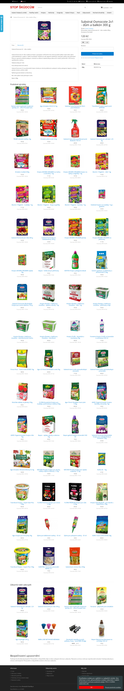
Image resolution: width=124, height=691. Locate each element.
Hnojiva (43, 13)
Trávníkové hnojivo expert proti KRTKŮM (102, 107)
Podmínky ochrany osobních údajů (20, 678)
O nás (12, 671)
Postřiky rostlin (33, 13)
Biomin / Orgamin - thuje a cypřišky (49, 205)
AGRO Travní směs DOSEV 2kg (101, 535)
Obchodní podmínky (16, 675)
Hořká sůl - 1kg (102, 470)
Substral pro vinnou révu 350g (75, 567)
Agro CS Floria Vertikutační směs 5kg (48, 369)
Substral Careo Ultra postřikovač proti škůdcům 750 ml (75, 139)
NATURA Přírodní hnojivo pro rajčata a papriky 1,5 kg (75, 470)
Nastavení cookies (16, 680)
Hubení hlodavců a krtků (19, 13)
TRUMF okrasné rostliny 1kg (22, 139)
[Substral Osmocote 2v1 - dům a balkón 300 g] (44, 31)
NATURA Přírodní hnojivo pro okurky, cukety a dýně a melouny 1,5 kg (48, 470)
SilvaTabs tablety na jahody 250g (22, 402)
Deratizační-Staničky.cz (28, 686)
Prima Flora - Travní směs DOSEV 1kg (22, 369)
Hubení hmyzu (69, 13)
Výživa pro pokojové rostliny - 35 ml (75, 535)
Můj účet (84, 671)
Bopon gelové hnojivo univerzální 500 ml (75, 436)
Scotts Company (89, 28)
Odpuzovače (86, 13)
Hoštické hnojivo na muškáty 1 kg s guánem (102, 205)
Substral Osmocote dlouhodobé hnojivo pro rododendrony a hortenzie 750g (102, 436)
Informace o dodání (16, 673)
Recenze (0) (20, 45)
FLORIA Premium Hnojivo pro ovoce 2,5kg (48, 503)
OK (91, 687)
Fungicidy (60, 13)
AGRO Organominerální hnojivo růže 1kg (22, 436)
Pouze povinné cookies (113, 687)
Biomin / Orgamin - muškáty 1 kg (22, 205)
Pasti (78, 13)
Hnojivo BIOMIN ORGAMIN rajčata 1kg (22, 271)
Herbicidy (51, 13)
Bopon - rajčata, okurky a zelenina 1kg (48, 436)
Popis (13, 45)
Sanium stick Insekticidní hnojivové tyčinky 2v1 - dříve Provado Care (22, 107)
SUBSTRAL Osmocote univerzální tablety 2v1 (48, 567)
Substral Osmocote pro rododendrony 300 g (48, 238)
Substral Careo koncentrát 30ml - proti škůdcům (75, 107)
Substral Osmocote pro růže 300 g (22, 238)
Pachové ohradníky (98, 13)
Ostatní (109, 13)
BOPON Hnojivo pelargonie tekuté (75, 271)
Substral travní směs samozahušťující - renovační (75, 370)
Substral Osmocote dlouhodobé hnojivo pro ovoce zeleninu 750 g (22, 304)
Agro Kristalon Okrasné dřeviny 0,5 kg (22, 470)
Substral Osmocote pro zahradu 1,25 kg (101, 139)
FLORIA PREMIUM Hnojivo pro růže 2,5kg (75, 503)
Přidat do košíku (97, 54)
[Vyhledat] (85, 7)
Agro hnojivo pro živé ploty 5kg (22, 535)
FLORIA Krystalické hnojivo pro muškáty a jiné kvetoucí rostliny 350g (48, 403)
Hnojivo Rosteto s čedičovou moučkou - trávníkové (49, 337)
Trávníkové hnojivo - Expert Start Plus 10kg (22, 503)
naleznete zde (84, 684)
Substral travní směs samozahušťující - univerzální (101, 370)
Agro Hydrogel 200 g (22, 639)
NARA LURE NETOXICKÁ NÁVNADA (48, 639)
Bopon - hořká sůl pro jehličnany (48, 271)
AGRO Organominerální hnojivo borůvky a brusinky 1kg (102, 403)
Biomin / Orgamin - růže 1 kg (102, 172)
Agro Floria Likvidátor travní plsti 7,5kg (75, 403)
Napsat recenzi (99, 58)
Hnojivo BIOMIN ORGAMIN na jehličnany (102, 238)
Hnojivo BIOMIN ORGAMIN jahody (75, 238)
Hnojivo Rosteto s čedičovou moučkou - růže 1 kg (75, 304)
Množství (83, 45)
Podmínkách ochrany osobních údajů (92, 682)
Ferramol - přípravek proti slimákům (101, 606)
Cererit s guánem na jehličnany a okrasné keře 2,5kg (102, 271)
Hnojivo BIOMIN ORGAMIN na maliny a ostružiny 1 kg (48, 172)
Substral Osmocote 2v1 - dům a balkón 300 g (25, 17)
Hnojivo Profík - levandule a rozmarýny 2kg (75, 337)
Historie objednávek (87, 673)
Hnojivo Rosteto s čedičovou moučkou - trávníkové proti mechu (22, 337)
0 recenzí (92, 58)
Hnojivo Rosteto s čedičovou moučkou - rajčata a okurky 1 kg (49, 304)
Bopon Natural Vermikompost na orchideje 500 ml (102, 640)
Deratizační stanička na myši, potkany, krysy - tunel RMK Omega (75, 640)
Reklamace (49, 673)
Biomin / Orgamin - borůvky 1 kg (75, 205)
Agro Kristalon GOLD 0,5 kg (48, 106)
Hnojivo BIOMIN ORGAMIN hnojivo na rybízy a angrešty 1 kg (75, 172)
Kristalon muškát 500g (22, 172)
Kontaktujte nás (51, 671)
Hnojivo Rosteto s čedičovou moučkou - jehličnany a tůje (102, 304)
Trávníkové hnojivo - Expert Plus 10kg (22, 567)
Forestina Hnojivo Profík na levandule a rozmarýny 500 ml (102, 337)
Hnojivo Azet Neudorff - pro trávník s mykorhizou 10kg (101, 503)
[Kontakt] (67, 1)
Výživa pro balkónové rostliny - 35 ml (48, 535)
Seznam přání (85, 675)
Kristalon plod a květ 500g (49, 139)
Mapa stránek (50, 675)
